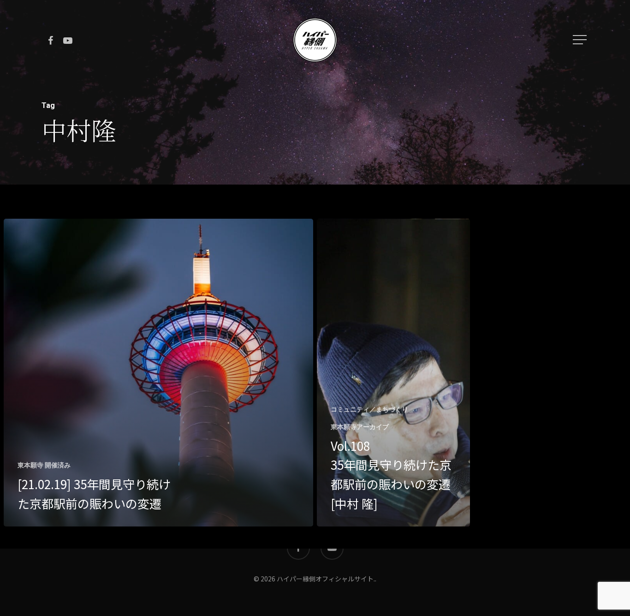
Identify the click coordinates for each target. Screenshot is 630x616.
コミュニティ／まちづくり (369, 409)
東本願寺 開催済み (44, 465)
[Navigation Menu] (580, 39)
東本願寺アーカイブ (360, 427)
